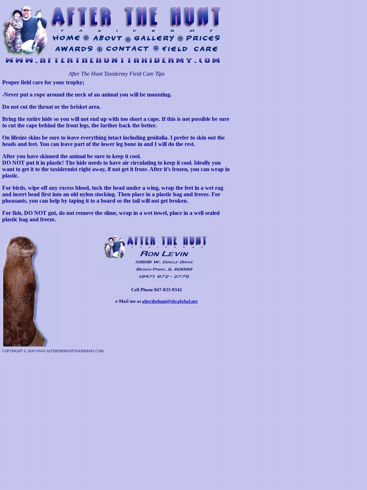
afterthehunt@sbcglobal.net (169, 301)
